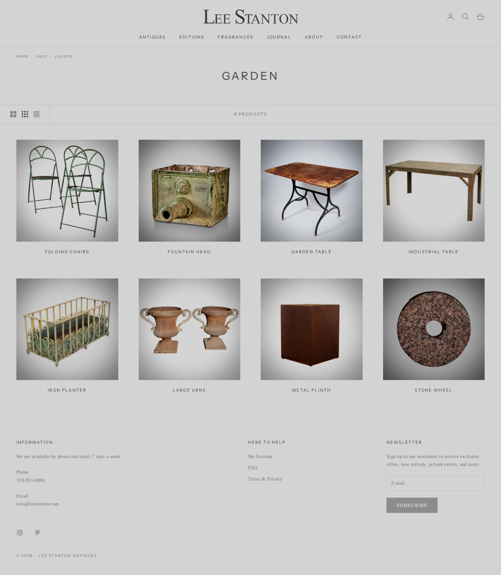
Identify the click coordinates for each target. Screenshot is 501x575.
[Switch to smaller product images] (25, 114)
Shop (41, 56)
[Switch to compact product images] (36, 114)
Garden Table (311, 251)
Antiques (152, 37)
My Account (260, 456)
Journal (279, 37)
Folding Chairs (67, 251)
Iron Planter (67, 390)
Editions (191, 37)
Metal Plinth (311, 390)
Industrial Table (434, 251)
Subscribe (412, 505)
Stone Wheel (434, 390)
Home (22, 56)
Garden (64, 56)
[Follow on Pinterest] (37, 532)
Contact (349, 37)
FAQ (253, 467)
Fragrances (235, 37)
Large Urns (189, 390)
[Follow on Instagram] (19, 532)
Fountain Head (189, 251)
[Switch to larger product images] (13, 114)
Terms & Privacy (265, 479)
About (314, 37)
